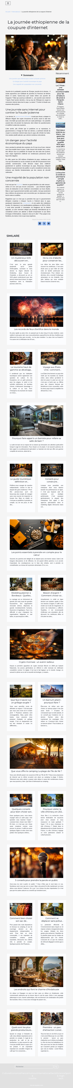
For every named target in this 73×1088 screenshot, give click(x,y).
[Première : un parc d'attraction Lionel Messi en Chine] (52, 1018)
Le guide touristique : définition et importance (21, 482)
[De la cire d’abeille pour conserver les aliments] (52, 249)
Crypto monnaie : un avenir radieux (36, 662)
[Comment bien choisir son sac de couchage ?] (21, 909)
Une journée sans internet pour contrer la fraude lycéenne (27, 78)
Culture (6, 1073)
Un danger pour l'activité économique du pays (27, 81)
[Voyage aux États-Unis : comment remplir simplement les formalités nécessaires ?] (52, 358)
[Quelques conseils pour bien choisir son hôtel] (21, 800)
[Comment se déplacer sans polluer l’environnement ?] (52, 909)
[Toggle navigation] (8, 3)
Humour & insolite (32, 1076)
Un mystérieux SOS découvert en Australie (21, 261)
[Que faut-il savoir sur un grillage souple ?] (21, 691)
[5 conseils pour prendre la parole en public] (36, 862)
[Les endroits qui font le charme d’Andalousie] (36, 971)
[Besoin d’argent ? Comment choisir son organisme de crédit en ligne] (52, 584)
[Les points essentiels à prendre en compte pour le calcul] (36, 534)
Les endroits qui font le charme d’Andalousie (36, 989)
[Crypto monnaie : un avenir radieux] (36, 644)
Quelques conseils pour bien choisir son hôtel (21, 812)
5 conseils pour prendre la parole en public (36, 880)
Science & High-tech (61, 1076)
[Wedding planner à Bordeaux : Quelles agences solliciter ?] (21, 584)
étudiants (19, 184)
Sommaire (28, 75)
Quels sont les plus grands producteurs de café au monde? (21, 1030)
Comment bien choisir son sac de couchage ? (21, 921)
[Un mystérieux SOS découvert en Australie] (21, 249)
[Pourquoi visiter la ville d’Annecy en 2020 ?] (52, 800)
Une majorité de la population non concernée (27, 84)
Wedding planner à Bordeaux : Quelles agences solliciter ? (21, 595)
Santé (54, 1073)
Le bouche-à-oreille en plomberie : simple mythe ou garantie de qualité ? (60, 179)
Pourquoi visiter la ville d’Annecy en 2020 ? (52, 812)
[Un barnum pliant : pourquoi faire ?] (52, 691)
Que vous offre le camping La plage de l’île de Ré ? (36, 771)
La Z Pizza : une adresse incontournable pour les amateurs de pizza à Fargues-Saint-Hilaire (62, 94)
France (24, 1073)
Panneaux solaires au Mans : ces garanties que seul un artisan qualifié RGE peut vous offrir (60, 138)
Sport (68, 1073)
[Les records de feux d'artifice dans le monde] (36, 311)
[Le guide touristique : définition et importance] (21, 470)
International (16, 11)
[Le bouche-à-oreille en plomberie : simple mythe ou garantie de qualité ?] (60, 167)
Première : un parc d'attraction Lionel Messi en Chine (52, 1030)
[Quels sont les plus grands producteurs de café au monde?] (21, 1018)
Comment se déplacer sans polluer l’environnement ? (52, 921)
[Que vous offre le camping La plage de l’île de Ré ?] (36, 753)
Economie (15, 1073)
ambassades (27, 203)
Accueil (8, 11)
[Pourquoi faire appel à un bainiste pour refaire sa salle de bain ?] (36, 420)
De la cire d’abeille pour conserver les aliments (52, 261)
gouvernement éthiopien (23, 116)
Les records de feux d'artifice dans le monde (36, 329)
